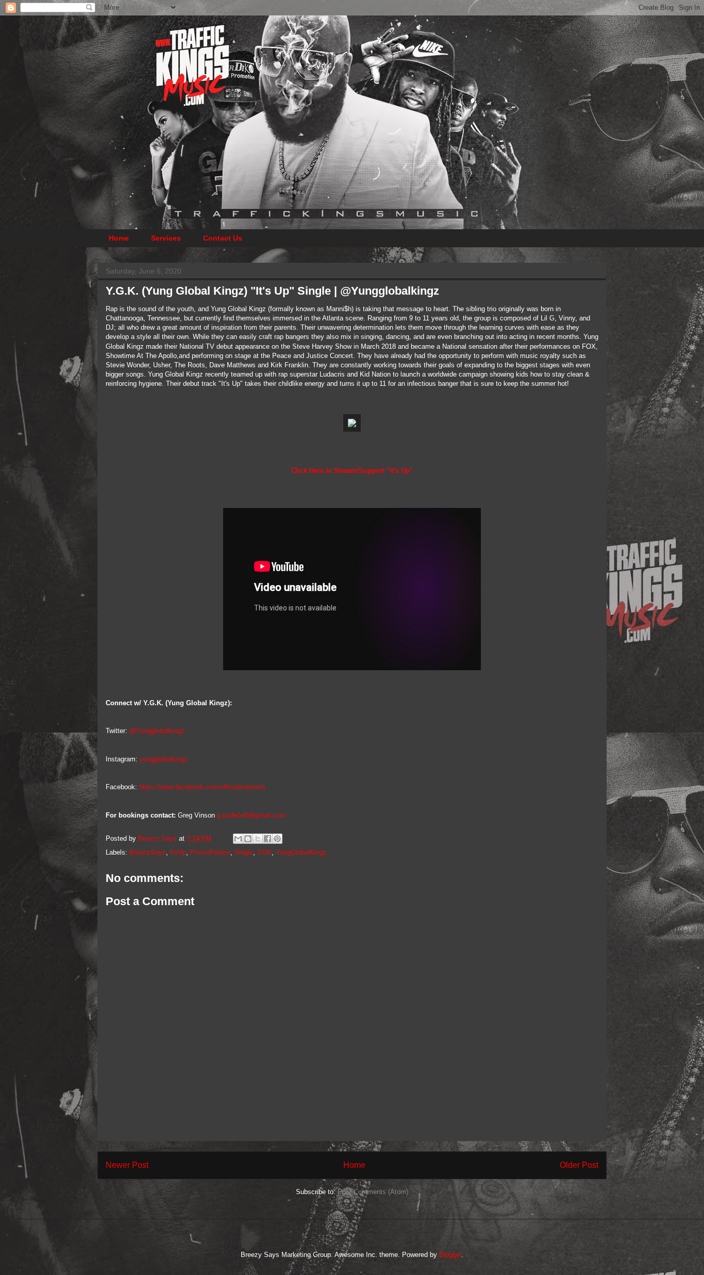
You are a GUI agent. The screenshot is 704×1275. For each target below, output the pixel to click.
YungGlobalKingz (301, 852)
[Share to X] (258, 839)
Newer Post (127, 1165)
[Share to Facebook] (267, 839)
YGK (264, 852)
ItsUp (178, 852)
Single (243, 852)
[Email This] (238, 839)
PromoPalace (210, 852)
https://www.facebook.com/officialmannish (202, 787)
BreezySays (147, 852)
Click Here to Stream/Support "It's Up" (352, 470)
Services (166, 238)
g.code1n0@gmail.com (251, 815)
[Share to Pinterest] (277, 839)
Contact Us (222, 238)
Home (119, 238)
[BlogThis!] (248, 839)
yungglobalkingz (164, 759)
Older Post (579, 1165)
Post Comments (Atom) (373, 1192)
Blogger (450, 1255)
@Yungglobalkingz (157, 731)
